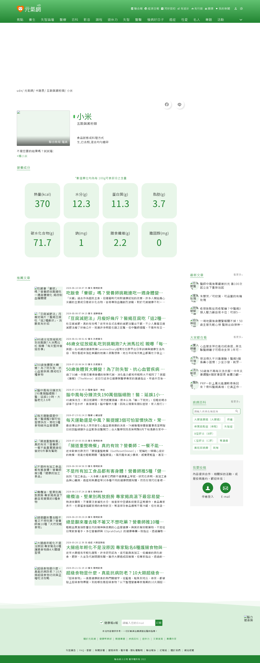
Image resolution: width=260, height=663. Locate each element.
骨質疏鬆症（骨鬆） (207, 426)
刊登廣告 (71, 650)
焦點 (20, 19)
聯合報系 (151, 650)
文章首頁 (158, 639)
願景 (210, 8)
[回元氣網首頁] (33, 8)
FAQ (81, 650)
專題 (208, 19)
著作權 (124, 650)
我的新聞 (224, 8)
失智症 (228, 426)
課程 (99, 19)
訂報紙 (163, 650)
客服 (88, 650)
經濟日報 (153, 8)
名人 (196, 19)
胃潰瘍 (224, 440)
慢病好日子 (155, 19)
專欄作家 (172, 639)
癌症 (172, 19)
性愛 (184, 19)
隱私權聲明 (136, 650)
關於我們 (176, 650)
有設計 (184, 8)
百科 (75, 19)
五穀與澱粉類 (56, 90)
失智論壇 (47, 19)
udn (19, 90)
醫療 (63, 19)
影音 (87, 19)
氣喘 (216, 447)
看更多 (237, 274)
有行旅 (198, 8)
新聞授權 (100, 650)
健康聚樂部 (105, 639)
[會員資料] (235, 8)
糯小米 (23, 156)
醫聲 (138, 19)
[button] (240, 19)
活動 (220, 19)
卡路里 (40, 90)
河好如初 (170, 8)
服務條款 (113, 650)
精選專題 (120, 639)
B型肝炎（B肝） (204, 433)
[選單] (241, 8)
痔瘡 (230, 419)
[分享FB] (166, 104)
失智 (126, 19)
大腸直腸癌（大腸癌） (208, 419)
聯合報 (138, 8)
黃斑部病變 (201, 447)
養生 (32, 19)
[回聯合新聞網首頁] (20, 9)
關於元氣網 (89, 639)
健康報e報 (111, 622)
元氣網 (28, 90)
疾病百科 (134, 639)
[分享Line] (179, 104)
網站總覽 (189, 650)
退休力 (113, 19)
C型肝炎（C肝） (204, 440)
